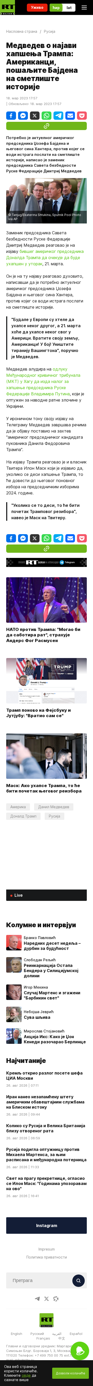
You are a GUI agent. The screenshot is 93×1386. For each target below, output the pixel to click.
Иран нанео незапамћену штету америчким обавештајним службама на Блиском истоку (45, 1102)
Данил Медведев (53, 807)
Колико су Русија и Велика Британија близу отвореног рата (45, 1128)
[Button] (78, 1281)
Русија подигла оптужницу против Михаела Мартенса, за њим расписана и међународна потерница (46, 1154)
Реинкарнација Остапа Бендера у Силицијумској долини (51, 970)
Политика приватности (46, 1257)
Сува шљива (37, 1017)
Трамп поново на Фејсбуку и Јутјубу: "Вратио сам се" (38, 713)
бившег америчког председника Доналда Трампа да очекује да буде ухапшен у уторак (45, 257)
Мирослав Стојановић (44, 1031)
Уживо (37, 7)
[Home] (7, 7)
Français (43, 1338)
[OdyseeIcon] (56, 1299)
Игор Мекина (36, 987)
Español (76, 1334)
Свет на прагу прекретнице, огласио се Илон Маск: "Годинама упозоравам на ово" (46, 1183)
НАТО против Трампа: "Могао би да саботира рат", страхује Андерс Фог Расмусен (43, 635)
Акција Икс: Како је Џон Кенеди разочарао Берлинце (55, 1039)
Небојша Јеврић (38, 1012)
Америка (18, 807)
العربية (56, 1334)
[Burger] (84, 7)
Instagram (46, 1225)
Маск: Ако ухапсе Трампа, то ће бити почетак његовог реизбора (44, 788)
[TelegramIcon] (37, 1299)
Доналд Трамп (23, 816)
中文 (61, 1338)
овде (26, 1375)
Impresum (46, 1249)
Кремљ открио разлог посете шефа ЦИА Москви (44, 1075)
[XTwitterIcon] (46, 1299)
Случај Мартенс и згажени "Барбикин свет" (52, 995)
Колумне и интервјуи (41, 925)
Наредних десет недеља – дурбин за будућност (52, 946)
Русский (37, 1334)
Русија (54, 816)
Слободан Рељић (40, 960)
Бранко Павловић (40, 938)
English (16, 1334)
